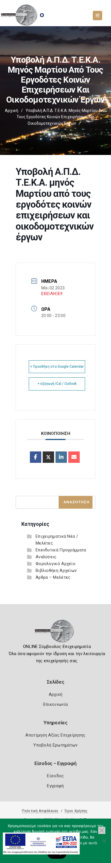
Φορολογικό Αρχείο (55, 563)
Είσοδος (55, 775)
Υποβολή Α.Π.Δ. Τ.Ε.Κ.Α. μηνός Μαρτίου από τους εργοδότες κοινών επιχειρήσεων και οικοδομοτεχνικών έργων (61, 117)
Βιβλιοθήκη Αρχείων (56, 570)
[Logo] (56, 633)
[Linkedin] (61, 457)
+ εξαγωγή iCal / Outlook (57, 384)
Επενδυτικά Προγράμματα (61, 550)
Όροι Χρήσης (76, 811)
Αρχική (11, 110)
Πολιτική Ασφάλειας (40, 811)
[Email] (74, 457)
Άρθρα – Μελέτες (53, 577)
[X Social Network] (48, 457)
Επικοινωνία (55, 704)
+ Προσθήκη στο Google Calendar (57, 367)
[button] (101, 830)
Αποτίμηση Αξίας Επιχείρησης (55, 735)
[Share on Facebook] (35, 457)
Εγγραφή (55, 785)
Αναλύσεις (46, 556)
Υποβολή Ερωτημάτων (55, 745)
